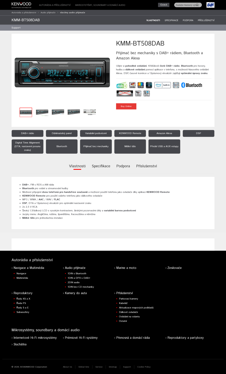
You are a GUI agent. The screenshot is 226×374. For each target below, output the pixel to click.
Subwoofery (22, 312)
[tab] (77, 168)
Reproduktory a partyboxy (185, 338)
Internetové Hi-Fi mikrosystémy (35, 338)
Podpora (188, 20)
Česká (163, 4)
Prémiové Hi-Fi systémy (81, 338)
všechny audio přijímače (72, 12)
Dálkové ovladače (128, 312)
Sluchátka (20, 344)
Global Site (83, 366)
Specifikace (171, 20)
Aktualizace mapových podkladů (136, 308)
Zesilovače (174, 268)
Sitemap (113, 366)
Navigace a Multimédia (29, 268)
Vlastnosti (153, 20)
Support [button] (16, 27)
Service (99, 366)
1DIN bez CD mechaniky (81, 287)
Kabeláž (123, 303)
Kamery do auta (76, 293)
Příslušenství (206, 20)
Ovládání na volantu (129, 316)
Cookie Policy (144, 366)
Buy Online (126, 106)
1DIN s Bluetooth (77, 273)
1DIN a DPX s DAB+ (79, 278)
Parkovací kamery (128, 299)
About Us (67, 366)
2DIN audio (74, 282)
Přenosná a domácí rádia (133, 338)
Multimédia (22, 278)
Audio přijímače (48, 12)
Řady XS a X (23, 299)
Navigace (21, 273)
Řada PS (21, 303)
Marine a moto (126, 268)
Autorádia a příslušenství (55, 5)
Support (127, 366)
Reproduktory (23, 293)
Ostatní (123, 321)
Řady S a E (22, 308)
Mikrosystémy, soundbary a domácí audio (100, 5)
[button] (62, 72)
